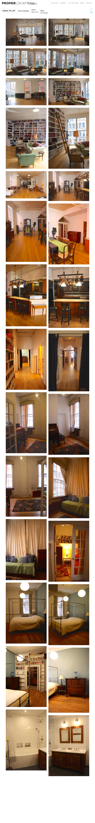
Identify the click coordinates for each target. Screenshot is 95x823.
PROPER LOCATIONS (18, 3)
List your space (73, 3)
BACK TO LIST (9, 11)
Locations (54, 3)
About (82, 3)
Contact (89, 3)
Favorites (63, 3)
